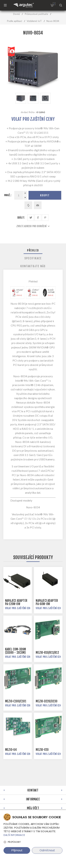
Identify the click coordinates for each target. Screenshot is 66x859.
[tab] (33, 250)
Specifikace (33, 258)
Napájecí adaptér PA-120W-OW (16, 602)
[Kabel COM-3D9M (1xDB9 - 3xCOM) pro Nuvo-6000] (17, 630)
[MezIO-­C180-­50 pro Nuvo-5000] (17, 678)
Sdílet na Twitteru (30, 217)
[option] (21, 98)
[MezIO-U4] (17, 727)
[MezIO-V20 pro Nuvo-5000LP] (48, 727)
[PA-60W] (48, 581)
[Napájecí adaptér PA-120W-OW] (17, 581)
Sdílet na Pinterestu (45, 217)
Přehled (33, 250)
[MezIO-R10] (48, 630)
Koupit (45, 195)
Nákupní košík (54, 4)
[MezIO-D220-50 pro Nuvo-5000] (48, 678)
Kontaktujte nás (33, 266)
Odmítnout (47, 850)
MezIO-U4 (11, 750)
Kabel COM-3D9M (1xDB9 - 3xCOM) (15, 650)
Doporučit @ (38, 205)
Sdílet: (21, 217)
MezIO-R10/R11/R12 (47, 652)
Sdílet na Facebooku (38, 217)
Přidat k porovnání (28, 205)
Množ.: (7, 195)
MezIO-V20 (42, 750)
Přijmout (17, 850)
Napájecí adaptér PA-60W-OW (47, 602)
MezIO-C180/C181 (15, 701)
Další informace (14, 835)
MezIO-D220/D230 (46, 701)
